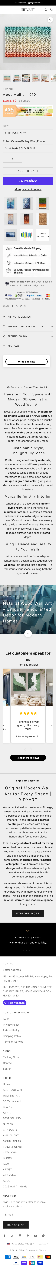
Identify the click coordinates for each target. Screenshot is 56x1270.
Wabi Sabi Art (11, 1095)
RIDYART (8, 88)
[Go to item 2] (17, 78)
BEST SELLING (12, 1118)
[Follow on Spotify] (43, 1235)
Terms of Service (13, 1041)
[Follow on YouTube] (35, 1235)
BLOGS (7, 1158)
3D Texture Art (12, 1101)
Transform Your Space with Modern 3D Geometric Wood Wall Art (28, 399)
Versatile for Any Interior (28, 496)
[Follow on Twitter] (12, 1235)
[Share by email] (25, 306)
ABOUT (7, 1180)
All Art (6, 1112)
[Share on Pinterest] (21, 306)
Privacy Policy (11, 1024)
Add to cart (28, 170)
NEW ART (9, 1123)
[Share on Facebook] (12, 306)
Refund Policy (11, 1030)
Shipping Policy (12, 1036)
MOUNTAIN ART (13, 1141)
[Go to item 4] (36, 78)
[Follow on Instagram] (20, 1235)
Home (6, 1084)
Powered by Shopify (36, 1250)
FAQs (6, 1019)
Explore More (28, 913)
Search (7, 1068)
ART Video (9, 1175)
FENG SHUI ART (13, 1146)
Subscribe (15, 1225)
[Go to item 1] (7, 78)
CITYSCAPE (10, 1129)
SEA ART (8, 1106)
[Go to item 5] (45, 78)
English (42, 1244)
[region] (28, 609)
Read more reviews (28, 757)
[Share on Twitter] (17, 306)
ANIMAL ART (11, 1135)
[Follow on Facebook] (4, 1235)
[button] (26, 749)
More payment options (28, 189)
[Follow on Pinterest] (27, 1235)
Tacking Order (11, 1057)
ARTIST (7, 1169)
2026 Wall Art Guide (15, 1186)
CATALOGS (10, 1152)
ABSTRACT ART (12, 1089)
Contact (7, 1063)
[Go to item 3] (26, 78)
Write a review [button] (26, 361)
